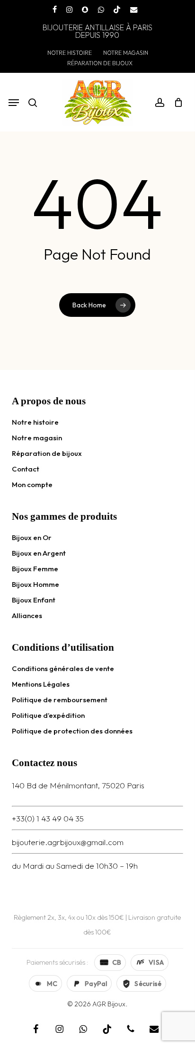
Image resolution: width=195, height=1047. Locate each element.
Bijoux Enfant (33, 599)
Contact (25, 468)
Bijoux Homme (35, 584)
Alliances (27, 615)
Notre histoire (35, 422)
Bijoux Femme (35, 568)
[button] (14, 102)
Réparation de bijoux (47, 453)
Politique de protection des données (72, 730)
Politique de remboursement (59, 699)
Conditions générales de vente (63, 668)
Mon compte (32, 484)
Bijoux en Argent (39, 553)
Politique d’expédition (48, 715)
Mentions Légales (41, 684)
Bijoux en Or (32, 537)
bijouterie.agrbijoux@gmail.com (68, 842)
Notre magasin (37, 437)
